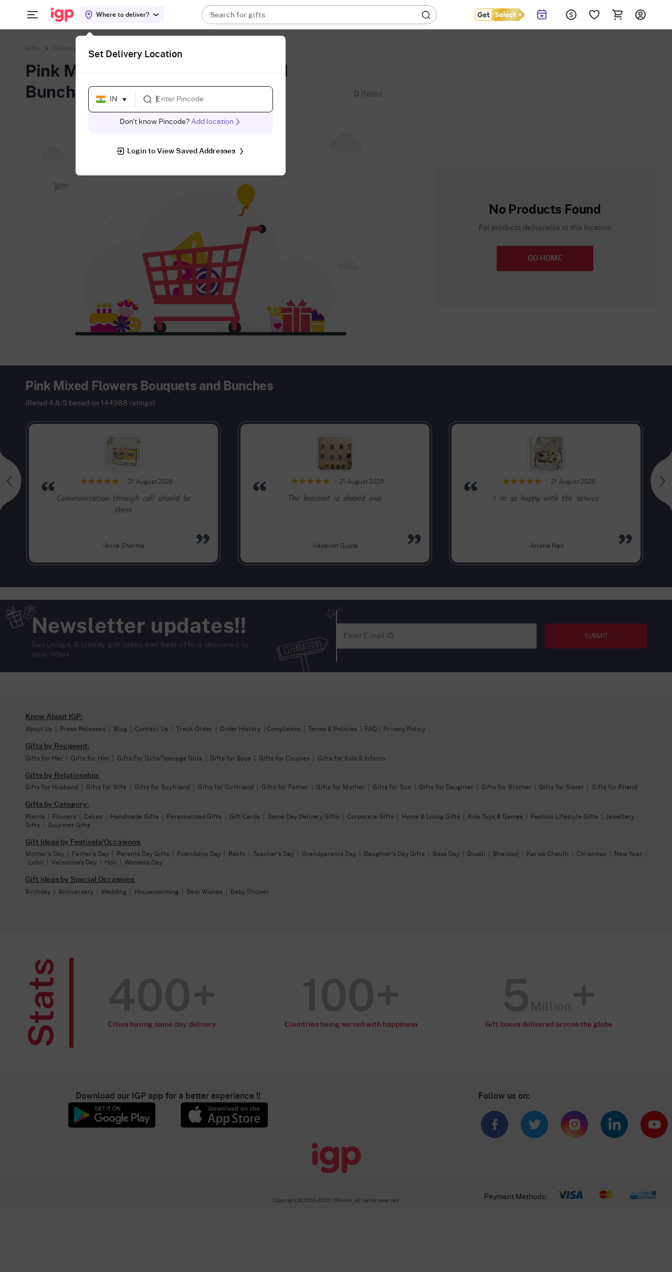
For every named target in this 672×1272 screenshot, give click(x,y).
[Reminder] (542, 14)
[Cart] (617, 14)
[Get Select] (499, 14)
